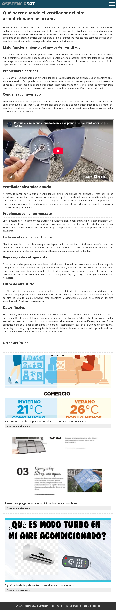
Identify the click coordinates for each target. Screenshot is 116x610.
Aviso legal (54, 605)
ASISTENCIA (18, 3)
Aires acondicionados (18, 426)
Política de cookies (91, 605)
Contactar (43, 605)
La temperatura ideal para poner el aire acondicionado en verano (45, 421)
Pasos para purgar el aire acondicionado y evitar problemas (42, 503)
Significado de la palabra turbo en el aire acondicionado (39, 585)
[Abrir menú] (112, 4)
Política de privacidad (71, 605)
